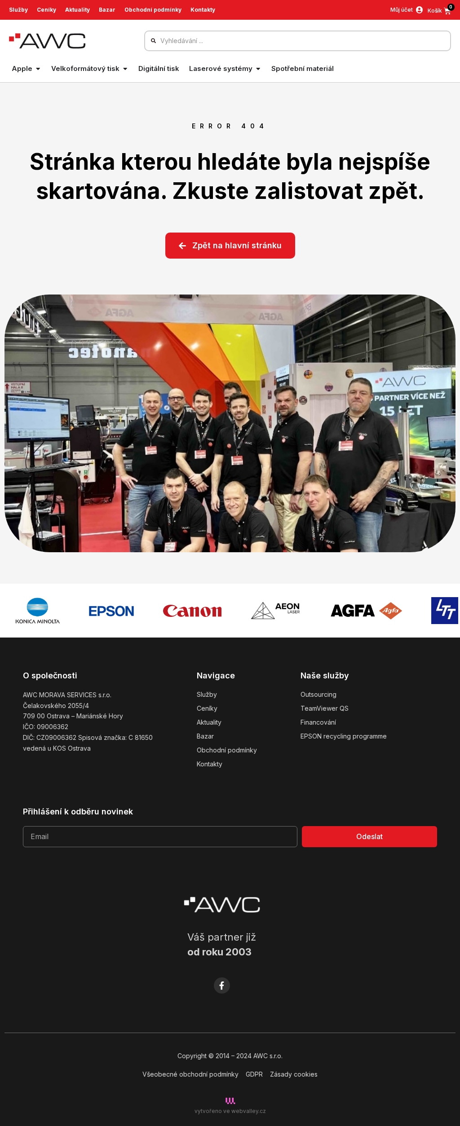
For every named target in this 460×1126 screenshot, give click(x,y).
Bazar (107, 9)
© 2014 (219, 1056)
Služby (18, 9)
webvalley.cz (248, 1111)
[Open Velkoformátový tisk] (125, 69)
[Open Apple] (38, 69)
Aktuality (77, 9)
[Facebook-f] (222, 985)
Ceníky (46, 9)
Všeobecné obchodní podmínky (190, 1074)
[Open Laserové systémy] (258, 69)
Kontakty (202, 9)
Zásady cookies (294, 1074)
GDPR (254, 1074)
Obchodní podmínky (152, 9)
